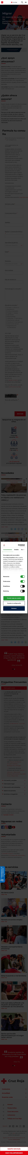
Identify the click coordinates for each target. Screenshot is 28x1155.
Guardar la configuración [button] (14, 603)
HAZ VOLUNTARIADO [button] (14, 1153)
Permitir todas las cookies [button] (14, 598)
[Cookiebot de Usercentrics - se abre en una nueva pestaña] (19, 545)
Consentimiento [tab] (7, 549)
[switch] (22, 581)
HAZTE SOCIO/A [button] (14, 1149)
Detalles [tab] (16, 549)
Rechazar (14, 608)
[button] (22, 2)
